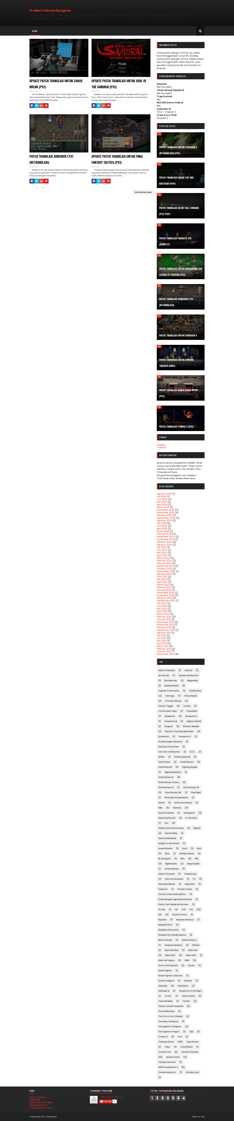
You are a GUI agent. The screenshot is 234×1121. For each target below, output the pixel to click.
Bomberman (171, 680)
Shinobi (195, 945)
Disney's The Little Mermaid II (179, 731)
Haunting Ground (166, 818)
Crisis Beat (192, 711)
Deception (170, 716)
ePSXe (161, 756)
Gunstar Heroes (166, 812)
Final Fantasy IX (166, 777)
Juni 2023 (162, 576)
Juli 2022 (161, 603)
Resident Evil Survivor (168, 929)
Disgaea (169, 726)
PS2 (191, 909)
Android (188, 670)
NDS (182, 858)
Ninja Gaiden (193, 863)
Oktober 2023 (164, 568)
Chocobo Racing (173, 701)
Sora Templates (49, 1116)
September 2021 (166, 630)
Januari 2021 (163, 651)
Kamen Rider (171, 833)
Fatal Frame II (186, 762)
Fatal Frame (164, 762)
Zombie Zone (192, 1072)
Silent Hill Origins (166, 960)
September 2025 (166, 518)
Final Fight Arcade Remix (176, 797)
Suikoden (162, 985)
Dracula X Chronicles (168, 746)
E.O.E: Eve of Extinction (169, 751)
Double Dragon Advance (170, 741)
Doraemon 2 (185, 736)
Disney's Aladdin (191, 726)
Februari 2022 (164, 616)
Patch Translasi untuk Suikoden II (178, 335)
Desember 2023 (165, 566)
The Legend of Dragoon (169, 1026)
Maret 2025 (163, 531)
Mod (199, 848)
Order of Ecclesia (166, 874)
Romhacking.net (38, 1105)
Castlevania (195, 690)
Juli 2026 (161, 496)
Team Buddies (165, 1001)
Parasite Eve (190, 874)
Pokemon (163, 889)
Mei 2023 (162, 579)
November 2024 (166, 539)
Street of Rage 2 (166, 980)
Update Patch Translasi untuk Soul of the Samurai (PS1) (119, 83)
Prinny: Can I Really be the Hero (173, 904)
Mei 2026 (162, 502)
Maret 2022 (163, 614)
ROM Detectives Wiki (40, 1102)
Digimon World (194, 721)
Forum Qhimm (37, 1097)
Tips (191, 1031)
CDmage (169, 695)
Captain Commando (168, 690)
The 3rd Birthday (166, 1011)
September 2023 (166, 571)
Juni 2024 (162, 550)
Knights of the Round (168, 843)
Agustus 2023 (164, 574)
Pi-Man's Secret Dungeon (50, 10)
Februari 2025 (164, 533)
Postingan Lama (143, 192)
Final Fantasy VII (191, 787)
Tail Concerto (188, 996)
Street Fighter (165, 970)
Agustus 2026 (164, 493)
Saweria (161, 444)
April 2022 (162, 611)
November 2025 (165, 512)
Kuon (184, 848)
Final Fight (196, 792)
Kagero (197, 828)
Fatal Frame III (165, 767)
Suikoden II (183, 985)
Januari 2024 (164, 563)
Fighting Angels (189, 767)
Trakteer (161, 447)
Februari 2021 (164, 648)
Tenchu (186, 1001)
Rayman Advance (185, 919)
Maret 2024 (163, 558)
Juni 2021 (162, 638)
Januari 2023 (164, 590)
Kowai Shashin (165, 848)
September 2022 (166, 600)
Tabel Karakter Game (41, 1107)
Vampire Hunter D (167, 1062)
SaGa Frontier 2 (189, 940)
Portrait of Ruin (184, 889)
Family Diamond (182, 756)
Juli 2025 (161, 523)
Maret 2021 (163, 646)
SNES (187, 960)
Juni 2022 (162, 606)
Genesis (177, 807)
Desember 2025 (165, 509)
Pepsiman (190, 884)
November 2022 (165, 595)
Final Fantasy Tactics (168, 782)
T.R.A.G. (168, 996)
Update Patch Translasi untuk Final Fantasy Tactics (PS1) (117, 159)
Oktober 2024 (164, 542)
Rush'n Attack (165, 940)
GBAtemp (34, 1099)
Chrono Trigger (165, 706)
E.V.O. (192, 751)
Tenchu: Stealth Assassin (170, 1006)
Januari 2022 (164, 619)
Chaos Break (190, 695)
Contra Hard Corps (167, 711)
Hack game (189, 812)
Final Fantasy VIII (173, 792)
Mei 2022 (162, 608)
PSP (160, 914)
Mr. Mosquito (164, 858)
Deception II (191, 716)
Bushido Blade (172, 685)
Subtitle (188, 980)
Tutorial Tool (164, 1052)
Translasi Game (166, 1041)
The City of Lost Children (170, 1016)
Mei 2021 (161, 640)
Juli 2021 (161, 635)
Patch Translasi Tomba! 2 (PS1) (176, 426)
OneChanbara (172, 868)
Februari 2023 (164, 587)
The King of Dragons (168, 1021)
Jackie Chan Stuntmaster (171, 828)
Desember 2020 (165, 654)
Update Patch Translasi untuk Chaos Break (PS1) (55, 83)
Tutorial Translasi (189, 1052)
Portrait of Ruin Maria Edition (172, 894)
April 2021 (162, 643)
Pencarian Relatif (166, 884)
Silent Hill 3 (191, 955)
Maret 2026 (163, 507)
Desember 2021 (165, 622)
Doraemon (163, 736)
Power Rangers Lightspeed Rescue (175, 899)
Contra (186, 706)
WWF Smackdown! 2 (168, 1067)
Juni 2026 (162, 499)
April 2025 (162, 528)
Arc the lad (163, 675)
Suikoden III (163, 991)
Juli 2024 (162, 547)
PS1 (176, 909)
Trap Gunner (192, 1041)
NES (196, 858)
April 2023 (162, 582)
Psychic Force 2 (179, 914)
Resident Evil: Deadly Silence (172, 935)
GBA (160, 807)
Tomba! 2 (163, 1036)
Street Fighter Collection (170, 975)
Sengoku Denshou (173, 945)
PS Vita (161, 909)
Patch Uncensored (174, 879)
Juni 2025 (162, 526)
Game (161, 802)
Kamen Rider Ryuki (167, 838)
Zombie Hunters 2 (167, 1072)
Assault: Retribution (188, 675)
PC (194, 879)
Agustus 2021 (164, 632)
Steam (191, 965)
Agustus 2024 (164, 544)
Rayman (162, 919)
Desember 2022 (165, 592)
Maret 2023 (163, 584)
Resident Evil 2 (165, 924)
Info (166, 823)
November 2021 (165, 624)
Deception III (171, 721)
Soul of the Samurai (168, 965)
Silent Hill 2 (170, 955)
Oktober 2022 (164, 598)
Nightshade (171, 863)
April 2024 (162, 555)
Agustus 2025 (164, 520)
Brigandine (192, 680)
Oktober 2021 (164, 627)
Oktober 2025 (164, 515)
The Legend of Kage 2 (168, 1031)
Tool (180, 1036)
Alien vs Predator (166, 670)
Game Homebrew (183, 802)
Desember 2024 (166, 536)
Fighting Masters (173, 772)
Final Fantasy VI (166, 787)
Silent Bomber (171, 950)
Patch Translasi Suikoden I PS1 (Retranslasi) (51, 159)
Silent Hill (192, 950)
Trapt (167, 1046)
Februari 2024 (164, 560)
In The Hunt (191, 818)
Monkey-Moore (187, 853)
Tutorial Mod (186, 1046)
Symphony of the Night (190, 991)
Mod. (167, 853)
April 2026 (162, 504)
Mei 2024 (162, 552)
